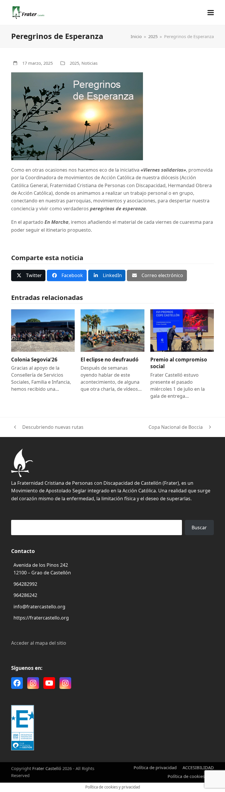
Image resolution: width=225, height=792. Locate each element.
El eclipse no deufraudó (110, 359)
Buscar (199, 527)
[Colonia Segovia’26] (43, 330)
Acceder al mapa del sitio (38, 643)
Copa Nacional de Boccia (176, 427)
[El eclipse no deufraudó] (112, 330)
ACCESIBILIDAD (198, 767)
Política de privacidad (155, 767)
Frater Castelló (46, 768)
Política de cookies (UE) (191, 776)
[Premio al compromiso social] (182, 330)
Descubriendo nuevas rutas (47, 427)
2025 (74, 63)
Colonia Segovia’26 (34, 359)
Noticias (89, 63)
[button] (210, 12)
